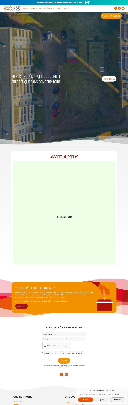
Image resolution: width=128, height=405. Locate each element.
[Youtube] (123, 8)
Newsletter (67, 8)
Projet (24, 8)
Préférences (117, 400)
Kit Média (58, 8)
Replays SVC (33, 8)
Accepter (85, 400)
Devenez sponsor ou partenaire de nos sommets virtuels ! (60, 2)
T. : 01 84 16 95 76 (18, 402)
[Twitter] (119, 8)
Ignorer (102, 400)
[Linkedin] (115, 8)
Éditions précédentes (45, 8)
